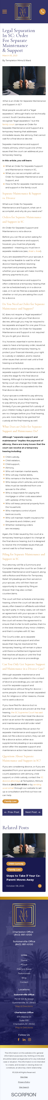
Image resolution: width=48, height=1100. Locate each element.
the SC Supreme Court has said (27, 712)
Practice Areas (24, 969)
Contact (24, 982)
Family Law (11, 801)
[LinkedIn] (24, 1039)
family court (8, 124)
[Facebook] (18, 1039)
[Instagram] (29, 1039)
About (24, 964)
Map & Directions (24, 1006)
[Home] (23, 12)
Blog (24, 977)
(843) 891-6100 (19, 784)
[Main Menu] (4, 11)
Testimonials (24, 973)
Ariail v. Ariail (35, 251)
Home (24, 960)
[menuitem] (24, 1077)
